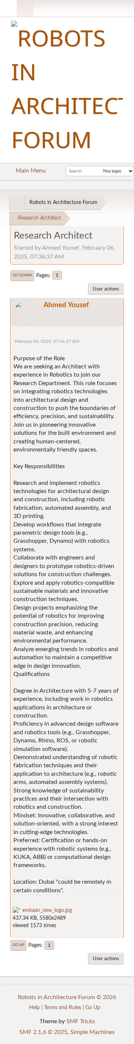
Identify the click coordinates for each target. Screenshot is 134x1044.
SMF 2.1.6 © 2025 (43, 1032)
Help (34, 1007)
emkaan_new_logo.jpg (46, 910)
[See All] (17, 202)
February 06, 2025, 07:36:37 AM (47, 341)
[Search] (95, 171)
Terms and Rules (62, 1007)
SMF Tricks (80, 1021)
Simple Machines (92, 1032)
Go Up (18, 945)
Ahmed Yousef (66, 305)
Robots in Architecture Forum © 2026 (67, 997)
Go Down (22, 275)
